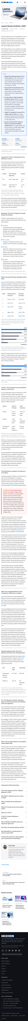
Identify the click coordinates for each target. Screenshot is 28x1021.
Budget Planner (5, 990)
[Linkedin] (16, 950)
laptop (21, 61)
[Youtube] (9, 950)
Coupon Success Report (7, 992)
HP (19, 299)
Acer (20, 303)
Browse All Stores (5, 961)
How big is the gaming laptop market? (12, 827)
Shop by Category (5, 963)
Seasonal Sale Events (6, 987)
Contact (3, 968)
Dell (8, 306)
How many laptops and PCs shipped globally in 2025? (12, 791)
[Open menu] (25, 2)
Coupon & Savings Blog (6, 980)
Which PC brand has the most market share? (12, 807)
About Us (3, 966)
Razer (23, 656)
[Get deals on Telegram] (17, 2)
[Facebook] (12, 950)
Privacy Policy (22, 1015)
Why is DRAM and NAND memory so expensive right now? (12, 822)
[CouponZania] (14, 936)
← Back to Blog (5, 864)
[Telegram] (19, 950)
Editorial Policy (14, 1015)
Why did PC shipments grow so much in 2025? (12, 796)
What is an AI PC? (6, 812)
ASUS (8, 316)
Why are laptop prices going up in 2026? (11, 802)
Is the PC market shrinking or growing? (10, 817)
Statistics (11, 22)
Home (2, 22)
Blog (6, 22)
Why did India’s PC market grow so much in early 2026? (11, 832)
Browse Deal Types (5, 985)
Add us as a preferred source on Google (12, 954)
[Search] (21, 2)
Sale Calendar (4, 982)
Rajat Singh (5, 28)
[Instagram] (2, 950)
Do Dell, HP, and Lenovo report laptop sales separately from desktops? (12, 837)
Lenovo (3, 282)
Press (2, 973)
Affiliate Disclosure (5, 1015)
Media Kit (3, 971)
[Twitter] (6, 950)
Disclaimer (3, 1018)
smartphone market (13, 483)
